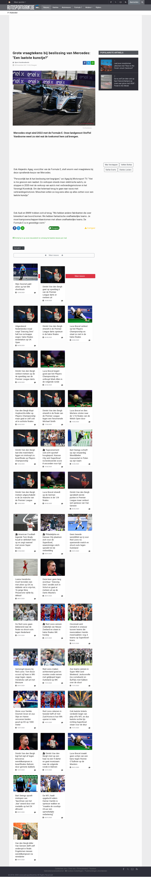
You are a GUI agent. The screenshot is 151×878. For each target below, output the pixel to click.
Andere (88, 7)
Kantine (55, 7)
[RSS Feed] (125, 2)
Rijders (98, 7)
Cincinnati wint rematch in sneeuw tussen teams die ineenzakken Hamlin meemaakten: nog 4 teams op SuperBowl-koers (79, 632)
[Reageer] (35, 293)
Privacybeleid (82, 869)
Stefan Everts (111, 170)
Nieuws (46, 7)
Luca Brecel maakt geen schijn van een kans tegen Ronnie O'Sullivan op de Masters (79, 758)
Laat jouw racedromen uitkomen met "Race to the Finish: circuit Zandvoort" (124, 65)
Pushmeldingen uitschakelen (96, 871)
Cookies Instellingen (75, 871)
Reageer (34, 65)
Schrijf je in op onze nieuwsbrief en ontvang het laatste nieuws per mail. (41, 238)
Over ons (71, 869)
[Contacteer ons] (120, 2)
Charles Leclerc (125, 170)
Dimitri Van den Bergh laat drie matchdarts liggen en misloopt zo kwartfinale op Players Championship (25, 455)
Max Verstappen (111, 165)
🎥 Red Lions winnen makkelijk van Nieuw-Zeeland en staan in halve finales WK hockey (52, 629)
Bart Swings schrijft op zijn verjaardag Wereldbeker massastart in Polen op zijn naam (79, 455)
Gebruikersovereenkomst (54, 871)
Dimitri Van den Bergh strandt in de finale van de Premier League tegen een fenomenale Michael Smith (53, 415)
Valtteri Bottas (126, 165)
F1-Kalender (13, 13)
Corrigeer (91, 228)
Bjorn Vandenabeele (22, 62)
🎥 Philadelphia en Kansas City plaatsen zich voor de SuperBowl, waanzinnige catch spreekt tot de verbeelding (52, 542)
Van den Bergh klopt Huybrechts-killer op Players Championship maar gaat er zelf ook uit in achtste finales (25, 415)
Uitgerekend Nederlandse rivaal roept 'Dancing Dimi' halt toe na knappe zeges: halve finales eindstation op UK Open (24, 334)
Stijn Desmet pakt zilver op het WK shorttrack (23, 287)
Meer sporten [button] (19, 2)
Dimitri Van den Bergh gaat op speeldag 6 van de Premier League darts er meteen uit (52, 292)
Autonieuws (66, 7)
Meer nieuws (54, 255)
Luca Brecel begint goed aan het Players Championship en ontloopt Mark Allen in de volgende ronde (52, 376)
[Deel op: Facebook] (85, 63)
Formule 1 (78, 7)
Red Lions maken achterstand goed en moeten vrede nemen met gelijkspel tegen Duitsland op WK (52, 674)
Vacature (92, 869)
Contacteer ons (61, 869)
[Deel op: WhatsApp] (93, 63)
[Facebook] (111, 2)
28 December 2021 (21, 65)
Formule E (17, 248)
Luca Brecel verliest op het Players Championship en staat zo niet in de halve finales (79, 331)
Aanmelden (134, 2)
